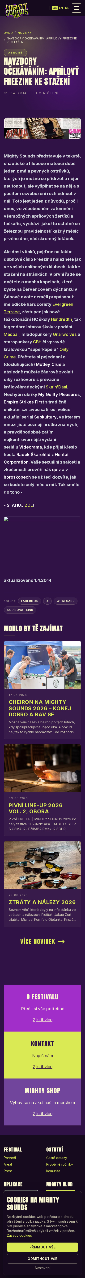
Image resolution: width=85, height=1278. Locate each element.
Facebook (29, 601)
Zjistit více (42, 1019)
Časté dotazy (56, 1158)
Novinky (25, 33)
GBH (37, 341)
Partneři (10, 1158)
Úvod (8, 33)
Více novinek (37, 941)
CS (55, 8)
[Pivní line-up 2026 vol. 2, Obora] (42, 768)
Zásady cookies (19, 1235)
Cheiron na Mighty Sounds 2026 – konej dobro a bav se (40, 708)
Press (8, 1171)
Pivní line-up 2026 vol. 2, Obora (36, 808)
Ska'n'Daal (56, 386)
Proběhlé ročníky (59, 1164)
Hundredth (61, 319)
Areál (8, 1164)
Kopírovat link (20, 610)
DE (67, 8)
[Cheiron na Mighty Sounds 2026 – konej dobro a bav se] (42, 665)
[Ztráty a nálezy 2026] (42, 865)
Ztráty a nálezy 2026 (42, 902)
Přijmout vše (42, 1247)
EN (61, 8)
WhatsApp (66, 601)
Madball (11, 334)
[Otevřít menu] (76, 8)
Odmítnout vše (42, 1259)
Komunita (53, 1171)
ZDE (29, 505)
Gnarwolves (65, 334)
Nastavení (42, 1268)
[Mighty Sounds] (16, 10)
